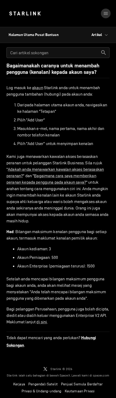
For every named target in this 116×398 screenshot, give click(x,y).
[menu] (106, 13)
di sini (41, 322)
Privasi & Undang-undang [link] (42, 391)
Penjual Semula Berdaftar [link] (82, 384)
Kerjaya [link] (19, 384)
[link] (25, 13)
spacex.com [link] (101, 375)
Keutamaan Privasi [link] (80, 391)
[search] (103, 52)
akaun (37, 87)
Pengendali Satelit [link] (43, 384)
